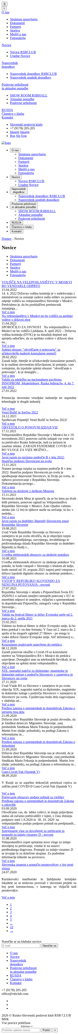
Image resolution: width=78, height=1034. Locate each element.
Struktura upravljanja (23, 19)
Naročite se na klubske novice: (22, 941)
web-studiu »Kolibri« (45, 1026)
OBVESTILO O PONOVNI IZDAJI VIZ (30, 427)
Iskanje (14, 132)
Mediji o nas (18, 34)
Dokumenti (17, 23)
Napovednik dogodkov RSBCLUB (33, 74)
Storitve (15, 30)
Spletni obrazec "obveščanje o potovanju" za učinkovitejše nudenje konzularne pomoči (31, 351)
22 (11, 927)
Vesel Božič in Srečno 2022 (20, 412)
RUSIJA (7, 110)
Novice (6, 45)
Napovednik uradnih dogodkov (30, 77)
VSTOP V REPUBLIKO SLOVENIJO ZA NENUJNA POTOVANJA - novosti (31, 582)
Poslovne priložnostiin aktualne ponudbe (15, 86)
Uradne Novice (20, 56)
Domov (7, 238)
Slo (18, 135)
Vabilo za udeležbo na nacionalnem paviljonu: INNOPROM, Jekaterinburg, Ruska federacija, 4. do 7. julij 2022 (38, 383)
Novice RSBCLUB (23, 52)
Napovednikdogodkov (10, 64)
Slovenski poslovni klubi (26, 124)
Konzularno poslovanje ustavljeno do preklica (32, 644)
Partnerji (15, 26)
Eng (24, 135)
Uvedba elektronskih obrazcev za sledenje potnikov (35, 554)
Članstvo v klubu (13, 113)
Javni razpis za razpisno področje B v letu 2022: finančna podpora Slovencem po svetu (33, 459)
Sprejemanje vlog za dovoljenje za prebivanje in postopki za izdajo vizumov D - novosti (33, 832)
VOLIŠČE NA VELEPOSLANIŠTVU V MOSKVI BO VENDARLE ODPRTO (37, 284)
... (11, 923)
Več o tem (8, 312)
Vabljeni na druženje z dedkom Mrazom (28, 491)
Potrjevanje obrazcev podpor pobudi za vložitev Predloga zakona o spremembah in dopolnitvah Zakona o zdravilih (38, 800)
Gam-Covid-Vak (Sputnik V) (21, 772)
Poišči (46, 1030)
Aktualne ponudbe (22, 99)
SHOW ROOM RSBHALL (28, 95)
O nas (5, 12)
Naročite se (49, 945)
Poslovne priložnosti (23, 103)
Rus (12, 135)
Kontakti (7, 117)
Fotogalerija (18, 38)
